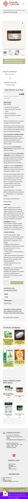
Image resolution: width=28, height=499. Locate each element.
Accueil (5, 10)
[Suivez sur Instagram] (14, 455)
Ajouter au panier (17, 282)
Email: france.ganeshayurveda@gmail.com (15, 438)
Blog (4, 479)
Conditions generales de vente (10, 481)
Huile (10, 467)
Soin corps (22, 10)
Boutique (10, 10)
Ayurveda (16, 10)
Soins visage (20, 313)
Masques (18, 309)
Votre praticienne (7, 477)
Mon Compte (12, 464)
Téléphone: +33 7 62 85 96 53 (14, 436)
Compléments (12, 466)
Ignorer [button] (17, 498)
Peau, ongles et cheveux (11, 311)
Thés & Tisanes (12, 469)
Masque (13, 309)
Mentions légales (7, 480)
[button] (22, 23)
